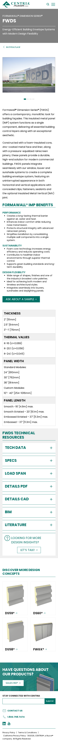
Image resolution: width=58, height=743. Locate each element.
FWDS (9, 21)
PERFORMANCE (11, 212)
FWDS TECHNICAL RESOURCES (18, 435)
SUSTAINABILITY (12, 245)
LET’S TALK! (27, 550)
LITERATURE (15, 524)
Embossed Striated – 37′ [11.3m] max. (26, 416)
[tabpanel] (29, 77)
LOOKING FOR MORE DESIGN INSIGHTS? (26, 540)
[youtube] (9, 724)
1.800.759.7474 (16, 716)
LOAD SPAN (15, 473)
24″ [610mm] (11, 372)
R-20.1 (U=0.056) (14, 348)
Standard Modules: (15, 367)
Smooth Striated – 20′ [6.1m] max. (24, 411)
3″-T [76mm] (12, 329)
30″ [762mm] (12, 377)
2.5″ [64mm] (11, 324)
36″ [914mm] (11, 382)
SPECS (11, 460)
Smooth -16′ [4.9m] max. (18, 406)
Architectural (13, 47)
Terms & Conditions (27, 732)
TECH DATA (15, 447)
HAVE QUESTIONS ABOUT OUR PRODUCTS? (25, 672)
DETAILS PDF (16, 486)
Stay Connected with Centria (21, 696)
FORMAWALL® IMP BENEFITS (27, 205)
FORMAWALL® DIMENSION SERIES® (22, 16)
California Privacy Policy (14, 735)
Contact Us (14, 710)
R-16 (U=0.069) (13, 343)
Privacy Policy (8, 732)
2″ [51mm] (10, 319)
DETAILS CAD (17, 499)
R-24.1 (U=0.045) (14, 353)
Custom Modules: (14, 387)
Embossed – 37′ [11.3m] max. (21, 422)
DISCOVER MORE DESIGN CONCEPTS (21, 572)
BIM (8, 511)
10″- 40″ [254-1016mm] (18, 393)
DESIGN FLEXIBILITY (13, 272)
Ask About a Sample (20, 299)
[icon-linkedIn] (4, 724)
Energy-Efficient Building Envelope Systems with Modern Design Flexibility (28, 31)
